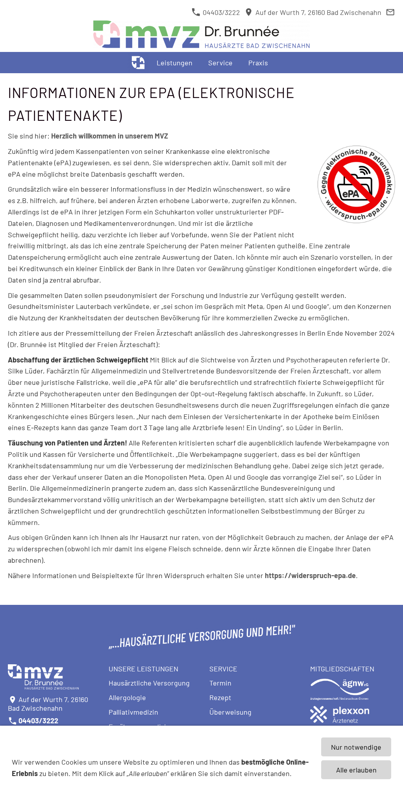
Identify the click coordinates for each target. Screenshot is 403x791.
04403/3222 (220, 12)
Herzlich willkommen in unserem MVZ (109, 135)
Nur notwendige (356, 747)
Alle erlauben (356, 769)
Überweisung (230, 712)
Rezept (220, 697)
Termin (220, 682)
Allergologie (127, 697)
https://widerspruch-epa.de (310, 575)
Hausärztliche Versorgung (149, 682)
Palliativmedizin (133, 712)
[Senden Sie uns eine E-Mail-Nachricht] (390, 12)
